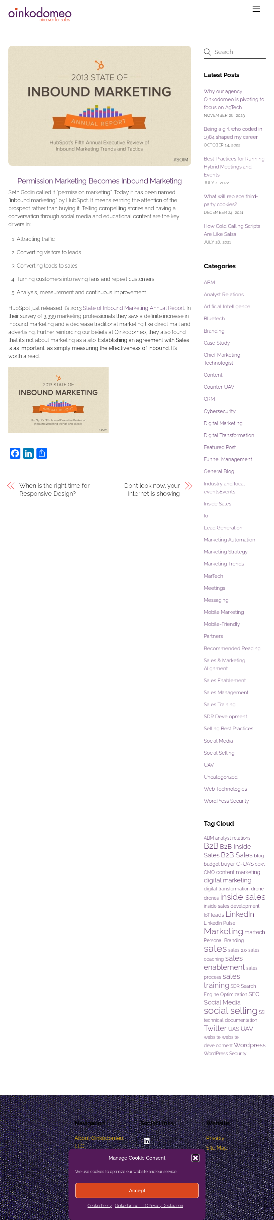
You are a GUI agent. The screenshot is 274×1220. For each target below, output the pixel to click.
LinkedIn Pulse (219, 923)
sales (215, 948)
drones (211, 898)
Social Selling (219, 753)
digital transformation (227, 888)
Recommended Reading (232, 649)
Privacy (215, 1138)
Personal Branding (224, 940)
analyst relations (233, 838)
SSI (262, 1012)
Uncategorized (221, 777)
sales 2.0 (237, 950)
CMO (209, 872)
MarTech (213, 576)
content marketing (238, 872)
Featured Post (220, 447)
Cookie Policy (100, 1205)
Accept (137, 1191)
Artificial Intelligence (227, 307)
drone (257, 888)
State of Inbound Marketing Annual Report (133, 308)
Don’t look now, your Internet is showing (152, 489)
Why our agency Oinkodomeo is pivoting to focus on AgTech (234, 99)
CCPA (260, 864)
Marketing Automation (229, 540)
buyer (228, 864)
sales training (222, 980)
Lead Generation (223, 528)
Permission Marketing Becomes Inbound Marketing (99, 180)
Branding (214, 331)
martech (255, 932)
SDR (235, 986)
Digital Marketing (223, 423)
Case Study (217, 343)
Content (213, 375)
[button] (195, 1158)
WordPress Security (226, 801)
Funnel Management (228, 459)
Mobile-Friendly (222, 624)
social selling (231, 1010)
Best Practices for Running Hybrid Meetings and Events (234, 167)
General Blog (219, 471)
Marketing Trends (224, 564)
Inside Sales (217, 504)
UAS (233, 1029)
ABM (209, 283)
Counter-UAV (219, 387)
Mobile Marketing (224, 612)
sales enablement (224, 962)
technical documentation (230, 1020)
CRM (209, 399)
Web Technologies (225, 789)
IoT (207, 516)
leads (217, 915)
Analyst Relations (224, 295)
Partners (213, 636)
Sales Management (226, 693)
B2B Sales (237, 855)
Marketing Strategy (226, 552)
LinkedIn (240, 914)
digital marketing (228, 880)
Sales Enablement (225, 681)
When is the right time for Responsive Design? (54, 489)
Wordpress (250, 1045)
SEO (254, 994)
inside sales (242, 897)
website (212, 1037)
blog (259, 855)
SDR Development (225, 717)
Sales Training (220, 705)
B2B (211, 846)
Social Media (218, 741)
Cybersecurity (220, 411)
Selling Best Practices (228, 729)
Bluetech (214, 319)
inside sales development (231, 906)
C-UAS (245, 863)
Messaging (216, 600)
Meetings (214, 588)
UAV (209, 765)
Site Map (217, 1148)
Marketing (223, 931)
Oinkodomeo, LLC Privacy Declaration (149, 1205)
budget (212, 864)
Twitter (215, 1028)
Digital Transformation (229, 435)
